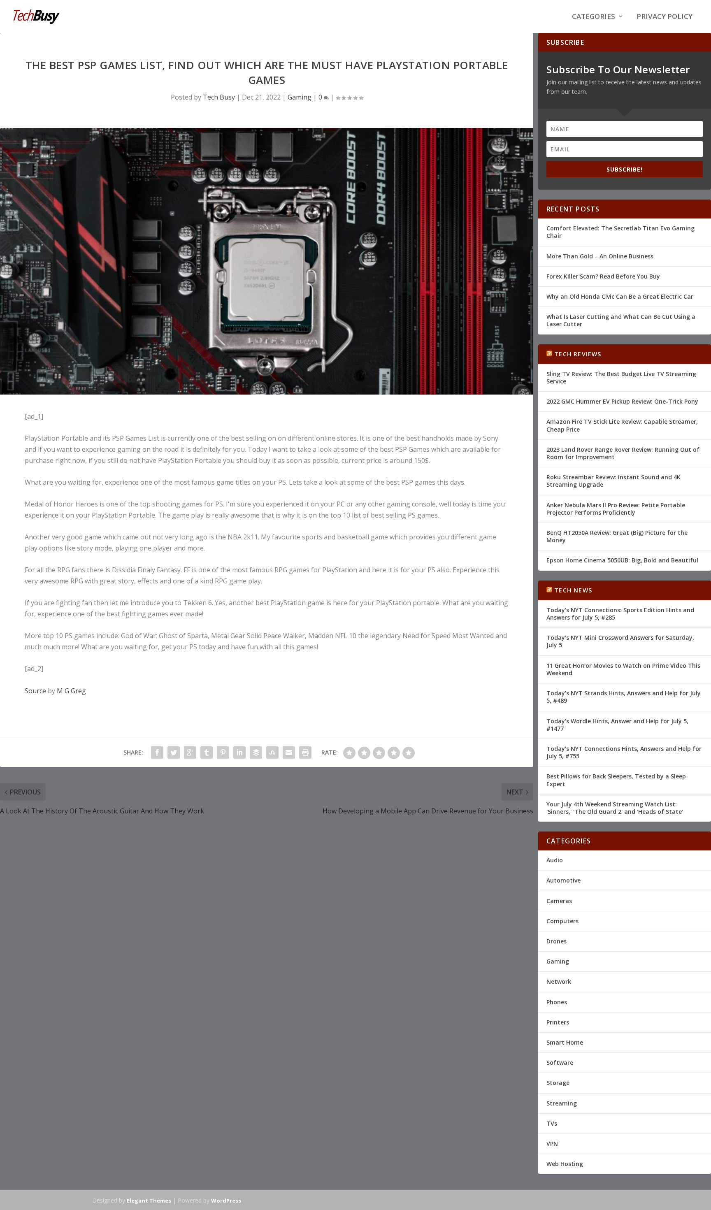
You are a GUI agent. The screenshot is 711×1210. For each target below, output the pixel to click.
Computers (562, 921)
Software (559, 1062)
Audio (554, 860)
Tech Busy (219, 97)
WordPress (226, 1200)
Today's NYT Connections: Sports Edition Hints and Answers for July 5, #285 (620, 613)
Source (35, 690)
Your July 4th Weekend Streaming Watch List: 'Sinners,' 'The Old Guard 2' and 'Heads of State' (614, 807)
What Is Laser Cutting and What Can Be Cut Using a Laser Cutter (620, 320)
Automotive (563, 880)
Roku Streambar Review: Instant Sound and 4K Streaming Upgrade (613, 480)
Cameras (559, 901)
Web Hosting (564, 1164)
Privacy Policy (664, 17)
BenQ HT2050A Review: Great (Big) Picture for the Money (617, 536)
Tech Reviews (577, 354)
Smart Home (564, 1042)
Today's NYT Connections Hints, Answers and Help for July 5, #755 (624, 752)
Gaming (299, 97)
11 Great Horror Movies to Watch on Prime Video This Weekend (623, 669)
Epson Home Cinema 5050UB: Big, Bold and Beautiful (622, 560)
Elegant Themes (149, 1200)
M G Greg (71, 690)
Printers (557, 1022)
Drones (556, 941)
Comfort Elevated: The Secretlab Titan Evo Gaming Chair (620, 231)
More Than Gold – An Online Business (599, 256)
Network (558, 981)
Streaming (561, 1103)
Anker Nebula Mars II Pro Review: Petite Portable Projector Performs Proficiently (615, 508)
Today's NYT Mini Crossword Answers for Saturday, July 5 (620, 641)
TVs (551, 1123)
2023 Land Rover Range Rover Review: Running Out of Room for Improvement (622, 453)
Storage (557, 1083)
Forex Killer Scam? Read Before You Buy (603, 276)
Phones (556, 1002)
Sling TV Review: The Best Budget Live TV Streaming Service (621, 377)
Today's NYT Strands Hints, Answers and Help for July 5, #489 (623, 696)
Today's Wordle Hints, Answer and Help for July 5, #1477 (617, 724)
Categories (593, 17)
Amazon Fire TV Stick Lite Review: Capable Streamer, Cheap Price (622, 425)
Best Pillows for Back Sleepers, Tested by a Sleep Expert (616, 779)
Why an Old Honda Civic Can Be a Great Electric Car (619, 296)
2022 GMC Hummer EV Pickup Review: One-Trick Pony (622, 401)
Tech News (573, 590)
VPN (552, 1143)
